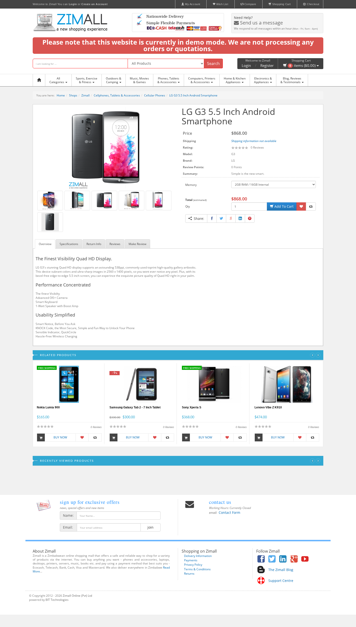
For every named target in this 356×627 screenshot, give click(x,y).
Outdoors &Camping (113, 80)
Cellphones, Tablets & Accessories (117, 95)
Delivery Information (198, 556)
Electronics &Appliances (263, 80)
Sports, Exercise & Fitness (86, 80)
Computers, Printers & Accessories (201, 80)
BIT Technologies (57, 600)
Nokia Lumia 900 (48, 407)
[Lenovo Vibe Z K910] (287, 384)
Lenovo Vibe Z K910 (268, 407)
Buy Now (60, 437)
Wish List (222, 4)
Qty (187, 206)
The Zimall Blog (280, 569)
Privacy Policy (193, 564)
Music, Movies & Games (139, 80)
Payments (190, 560)
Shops (73, 95)
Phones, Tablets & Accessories (168, 80)
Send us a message (261, 22)
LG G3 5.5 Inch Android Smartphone (193, 95)
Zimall (85, 95)
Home (61, 95)
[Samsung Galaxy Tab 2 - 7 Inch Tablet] (141, 384)
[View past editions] (43, 505)
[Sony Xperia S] (214, 384)
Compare (249, 4)
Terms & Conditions (197, 569)
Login (246, 65)
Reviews (114, 244)
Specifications (69, 244)
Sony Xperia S (191, 407)
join (150, 527)
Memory (191, 185)
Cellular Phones (154, 95)
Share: (198, 218)
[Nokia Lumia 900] (69, 384)
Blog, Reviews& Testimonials (290, 80)
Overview (45, 244)
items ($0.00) (303, 65)
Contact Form (229, 512)
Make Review (137, 244)
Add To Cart (283, 206)
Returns (189, 573)
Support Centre (280, 580)
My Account (192, 4)
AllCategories (57, 80)
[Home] (40, 80)
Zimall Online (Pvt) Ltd (77, 595)
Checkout (312, 4)
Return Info (93, 244)
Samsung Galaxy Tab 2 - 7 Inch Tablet (135, 407)
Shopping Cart (281, 4)
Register (267, 65)
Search (213, 63)
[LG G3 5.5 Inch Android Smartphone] (105, 147)
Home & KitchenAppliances (235, 80)
